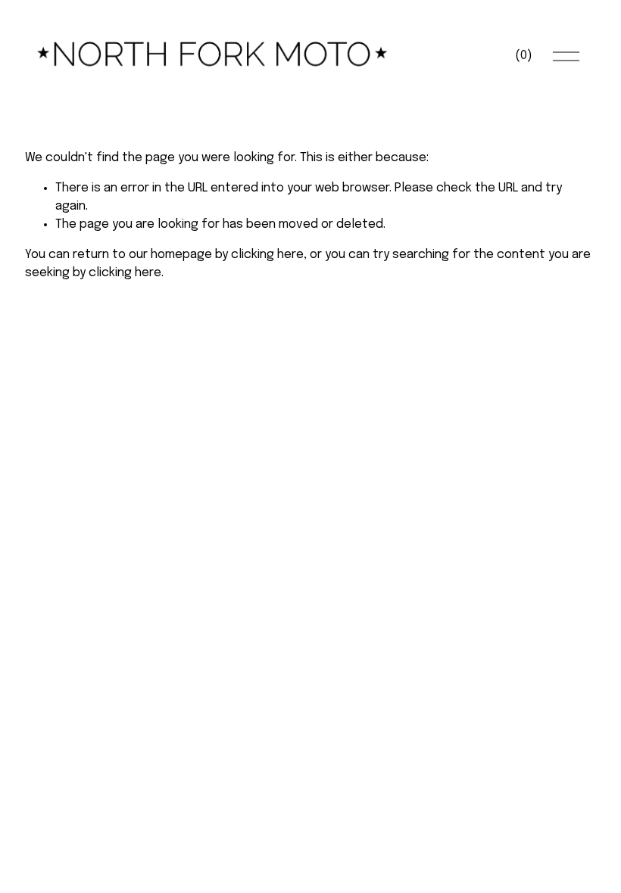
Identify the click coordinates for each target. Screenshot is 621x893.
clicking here (267, 254)
